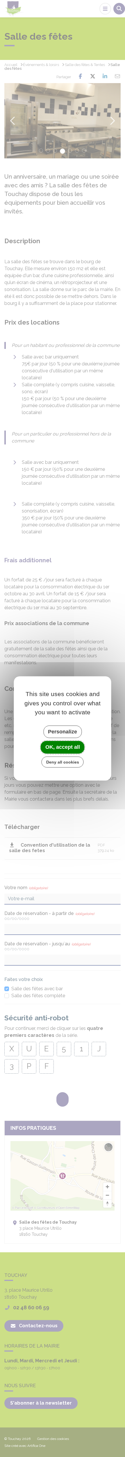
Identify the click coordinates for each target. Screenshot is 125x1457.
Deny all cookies (62, 761)
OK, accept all (62, 747)
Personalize (62, 731)
